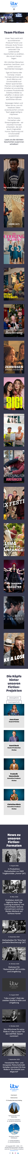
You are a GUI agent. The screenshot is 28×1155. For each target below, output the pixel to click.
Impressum (14, 1095)
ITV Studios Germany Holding (14, 1100)
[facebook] (10, 1153)
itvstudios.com (14, 1150)
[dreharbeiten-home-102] (14, 849)
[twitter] (12, 1153)
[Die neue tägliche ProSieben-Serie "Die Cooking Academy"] (14, 880)
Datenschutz (14, 1097)
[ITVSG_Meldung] (14, 978)
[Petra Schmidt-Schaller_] (14, 1043)
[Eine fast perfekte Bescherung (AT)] (14, 920)
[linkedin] (18, 1153)
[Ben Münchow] (14, 1010)
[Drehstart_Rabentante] (14, 947)
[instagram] (15, 1153)
